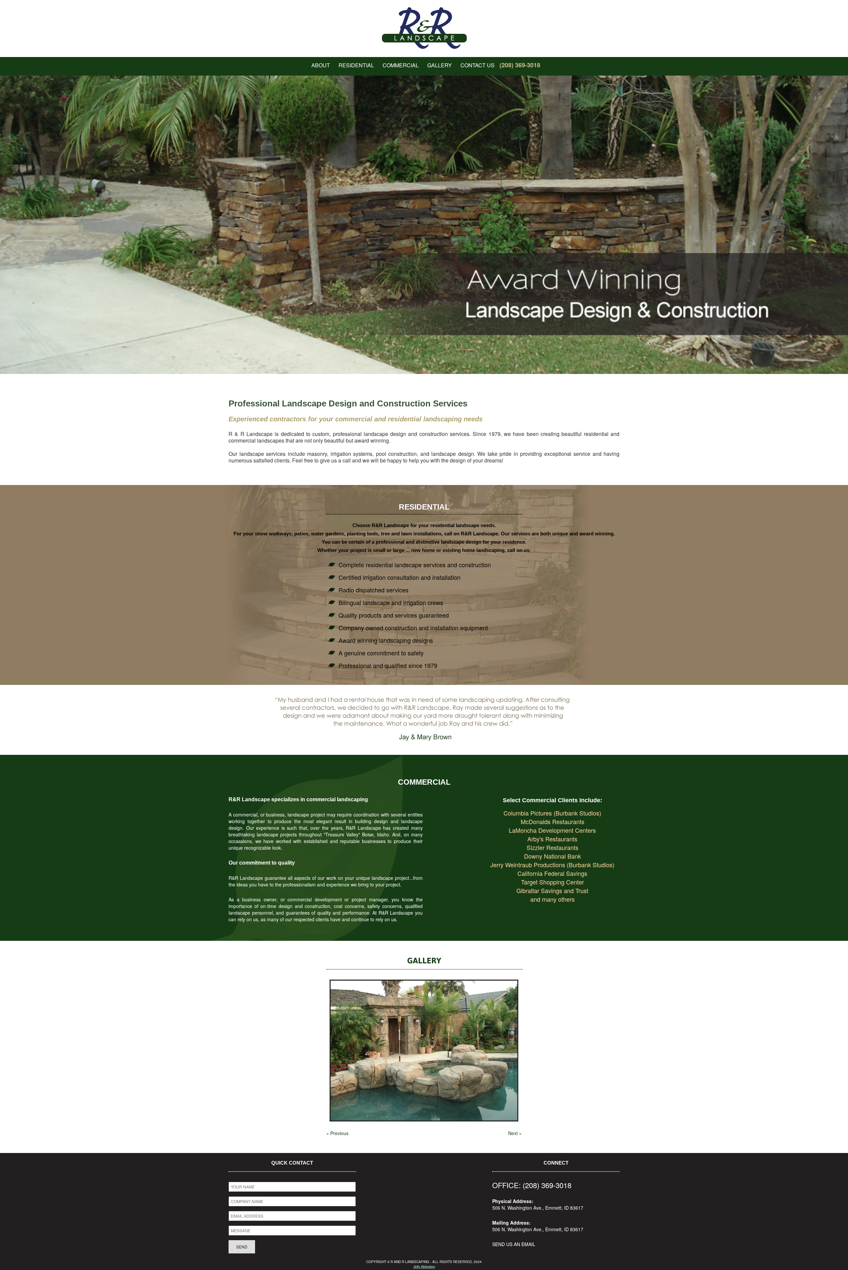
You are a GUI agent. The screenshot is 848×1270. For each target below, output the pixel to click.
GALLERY (439, 65)
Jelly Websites (424, 1266)
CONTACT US (477, 65)
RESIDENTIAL (356, 65)
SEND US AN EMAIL (513, 1244)
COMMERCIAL (401, 65)
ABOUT (320, 65)
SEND (241, 1246)
